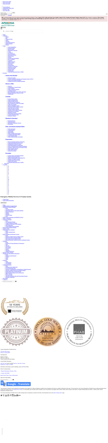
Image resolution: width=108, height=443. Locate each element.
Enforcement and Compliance (9, 229)
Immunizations (11, 65)
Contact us (8, 364)
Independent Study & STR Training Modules (14, 210)
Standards (7, 214)
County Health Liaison (12, 135)
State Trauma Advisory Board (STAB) (13, 238)
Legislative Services (12, 90)
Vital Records (10, 70)
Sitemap (4, 434)
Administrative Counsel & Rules (14, 87)
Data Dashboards (11, 53)
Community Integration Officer (14, 134)
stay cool (19, 19)
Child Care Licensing (12, 104)
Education (8, 250)
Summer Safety (11, 69)
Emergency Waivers (12, 115)
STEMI (7, 256)
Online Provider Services (13, 101)
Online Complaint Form (10, 232)
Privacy (4, 429)
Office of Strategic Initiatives (13, 89)
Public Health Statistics (12, 149)
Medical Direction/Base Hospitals (9, 227)
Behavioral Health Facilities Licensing (15, 106)
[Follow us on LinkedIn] (15, 396)
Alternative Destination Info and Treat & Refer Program (17, 276)
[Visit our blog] (8, 396)
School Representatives (10, 42)
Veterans (7, 44)
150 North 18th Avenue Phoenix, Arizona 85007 (5, 352)
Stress (7, 244)
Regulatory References (10, 277)
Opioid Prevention (11, 68)
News (7, 216)
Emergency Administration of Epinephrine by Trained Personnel (18, 269)
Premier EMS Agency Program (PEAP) (13, 271)
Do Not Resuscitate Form (11, 268)
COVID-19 (10, 52)
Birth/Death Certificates (12, 50)
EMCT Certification (7, 218)
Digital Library (11, 56)
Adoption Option (11, 48)
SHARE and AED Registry (11, 255)
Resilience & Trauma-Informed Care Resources (15, 243)
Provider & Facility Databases (14, 102)
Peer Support (8, 247)
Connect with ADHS (5, 373)
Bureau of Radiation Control (13, 105)
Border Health (11, 132)
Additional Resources (10, 251)
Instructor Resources (10, 211)
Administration (8, 262)
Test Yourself (8, 246)
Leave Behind (8, 263)
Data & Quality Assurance (8, 252)
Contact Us (5, 279)
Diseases (9, 57)
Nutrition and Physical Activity (14, 160)
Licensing (8, 96)
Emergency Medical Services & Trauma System (17, 147)
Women (7, 36)
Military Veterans (9, 273)
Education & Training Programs (9, 207)
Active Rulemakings (12, 47)
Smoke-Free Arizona (12, 150)
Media (11, 364)
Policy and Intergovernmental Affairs (15, 126)
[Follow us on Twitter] (1, 396)
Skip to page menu (6, 2)
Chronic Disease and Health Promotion (15, 155)
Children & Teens (9, 39)
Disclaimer (5, 431)
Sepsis (7, 259)
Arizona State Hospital (11, 75)
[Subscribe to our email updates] (17, 396)
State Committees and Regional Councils (11, 234)
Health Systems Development (14, 156)
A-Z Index (5, 164)
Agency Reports (11, 88)
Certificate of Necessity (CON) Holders (13, 224)
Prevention (8, 153)
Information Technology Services (14, 123)
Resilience (5, 241)
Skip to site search (6, 3)
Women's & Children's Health (14, 159)
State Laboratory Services (13, 148)
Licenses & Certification (13, 66)
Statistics (7, 212)
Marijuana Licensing (12, 67)
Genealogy (10, 60)
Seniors (7, 40)
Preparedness (9, 139)
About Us (10, 86)
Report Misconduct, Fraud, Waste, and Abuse (17, 91)
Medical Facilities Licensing (13, 109)
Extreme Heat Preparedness (13, 58)
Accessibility (5, 430)
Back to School (11, 49)
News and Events (9, 275)
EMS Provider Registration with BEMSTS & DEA (13, 217)
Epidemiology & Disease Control (14, 144)
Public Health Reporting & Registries (15, 136)
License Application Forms (13, 114)
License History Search (12, 98)
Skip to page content (7, 1)
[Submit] (16, 281)
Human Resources (11, 121)
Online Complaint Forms (13, 100)
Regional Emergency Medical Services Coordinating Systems (18, 240)
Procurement (10, 124)
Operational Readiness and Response (15, 145)
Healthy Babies (11, 62)
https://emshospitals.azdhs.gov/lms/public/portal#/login (17, 292)
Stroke (7, 258)
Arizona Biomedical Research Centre (15, 142)
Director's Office (10, 83)
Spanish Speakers (9, 43)
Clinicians (7, 41)
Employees (2, 364)
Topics (4, 45)
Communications (11, 130)
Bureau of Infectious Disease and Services (16, 141)
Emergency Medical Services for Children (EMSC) (16, 270)
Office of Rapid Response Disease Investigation (17, 146)
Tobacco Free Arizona (12, 161)
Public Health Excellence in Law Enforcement (15, 272)
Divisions (5, 73)
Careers (23, 363)
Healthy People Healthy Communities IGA (16, 157)
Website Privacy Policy (17, 389)
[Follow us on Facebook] (4, 396)
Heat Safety (10, 64)
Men (6, 38)
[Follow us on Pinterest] (11, 396)
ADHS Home (5, 199)
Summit (7, 249)
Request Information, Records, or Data (15, 92)
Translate (10, 15)
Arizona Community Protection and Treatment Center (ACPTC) (20, 79)
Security (4, 433)
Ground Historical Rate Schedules (12, 226)
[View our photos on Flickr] (19, 396)
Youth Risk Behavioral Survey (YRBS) (16, 71)
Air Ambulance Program (10, 221)
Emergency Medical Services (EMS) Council (14, 236)
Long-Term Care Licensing (13, 107)
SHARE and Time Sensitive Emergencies (11, 253)
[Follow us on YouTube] (6, 396)
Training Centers (9, 215)
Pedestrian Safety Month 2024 (11, 267)
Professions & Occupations (13, 111)
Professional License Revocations (14, 113)
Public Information (11, 128)
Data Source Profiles (12, 54)
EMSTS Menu (3, 202)
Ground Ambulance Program (11, 223)
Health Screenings (11, 61)
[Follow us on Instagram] (13, 396)
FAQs (7, 233)
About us (15, 363)
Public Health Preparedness (8, 200)
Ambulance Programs (7, 219)
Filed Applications (9, 225)
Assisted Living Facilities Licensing (15, 110)
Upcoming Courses (9, 209)
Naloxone (5, 260)
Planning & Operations (12, 118)
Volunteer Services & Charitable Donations (16, 81)
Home (4, 34)
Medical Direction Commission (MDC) (13, 237)
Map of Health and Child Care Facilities (16, 103)
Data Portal (6, 163)
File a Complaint (11, 59)
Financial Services (11, 120)
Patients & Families (12, 77)
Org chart (19, 363)
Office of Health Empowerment (14, 133)
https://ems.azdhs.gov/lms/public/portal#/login (15, 291)
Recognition (5, 278)
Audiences (5, 35)
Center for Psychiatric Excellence (14, 80)
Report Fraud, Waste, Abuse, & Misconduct (9, 375)
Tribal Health (10, 131)
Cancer (9, 51)
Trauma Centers (6, 228)
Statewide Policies (6, 428)
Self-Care (7, 245)
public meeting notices (57, 392)
